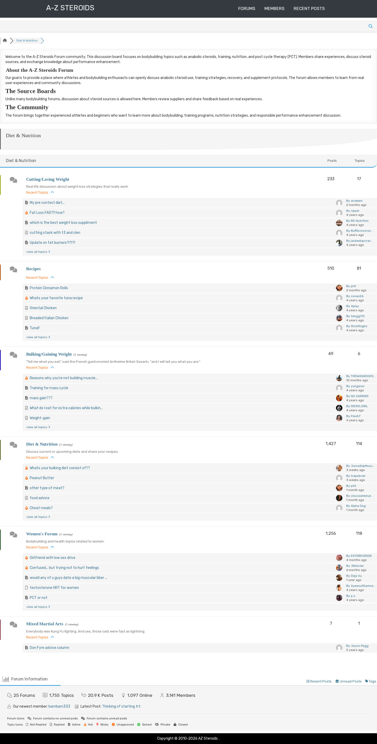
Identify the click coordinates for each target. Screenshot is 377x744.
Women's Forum (41, 533)
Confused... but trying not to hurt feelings (64, 568)
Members (274, 8)
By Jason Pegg (357, 646)
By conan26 (354, 296)
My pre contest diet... (47, 202)
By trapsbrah (355, 476)
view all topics (37, 252)
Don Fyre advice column (49, 648)
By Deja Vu (354, 576)
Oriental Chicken (43, 308)
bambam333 (59, 706)
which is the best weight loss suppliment (63, 222)
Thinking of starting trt (121, 706)
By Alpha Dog (356, 506)
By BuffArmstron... (359, 231)
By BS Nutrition (357, 221)
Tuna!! (34, 328)
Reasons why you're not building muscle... (64, 378)
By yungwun (355, 386)
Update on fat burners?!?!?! (52, 242)
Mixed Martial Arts (44, 623)
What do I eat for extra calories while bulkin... (66, 408)
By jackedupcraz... (359, 241)
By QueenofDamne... (361, 586)
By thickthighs (357, 326)
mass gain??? (41, 398)
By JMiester (355, 566)
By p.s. (351, 596)
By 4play (352, 306)
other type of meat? (47, 488)
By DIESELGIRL (357, 406)
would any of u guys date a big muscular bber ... (68, 578)
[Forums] (5, 40)
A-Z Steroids (70, 8)
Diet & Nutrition (41, 444)
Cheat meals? (41, 508)
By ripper (353, 211)
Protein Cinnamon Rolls (49, 288)
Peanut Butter (42, 478)
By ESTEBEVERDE (359, 556)
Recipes (33, 268)
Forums (246, 8)
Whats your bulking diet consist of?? (60, 468)
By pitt (351, 286)
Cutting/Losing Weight (47, 179)
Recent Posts (309, 8)
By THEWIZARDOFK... (361, 376)
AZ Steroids (208, 738)
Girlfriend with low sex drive (52, 558)
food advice (39, 498)
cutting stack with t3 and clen (55, 232)
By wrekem (354, 201)
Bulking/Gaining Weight (49, 354)
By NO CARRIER (357, 396)
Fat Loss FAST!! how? (47, 212)
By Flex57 (353, 416)
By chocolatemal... (359, 496)
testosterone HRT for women (54, 588)
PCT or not (38, 598)
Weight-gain (40, 418)
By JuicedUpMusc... (360, 466)
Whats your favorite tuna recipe (56, 298)
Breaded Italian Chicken (49, 318)
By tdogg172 (355, 316)
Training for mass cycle (49, 388)
